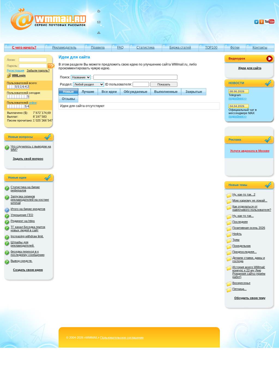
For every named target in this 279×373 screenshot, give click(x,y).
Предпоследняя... (244, 251)
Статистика (145, 47)
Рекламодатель (64, 47)
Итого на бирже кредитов (28, 209)
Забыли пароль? (38, 70)
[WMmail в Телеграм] (256, 23)
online (33, 102)
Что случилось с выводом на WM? (31, 148)
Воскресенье (241, 283)
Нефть (237, 233)
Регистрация (15, 70)
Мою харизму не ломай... (249, 200)
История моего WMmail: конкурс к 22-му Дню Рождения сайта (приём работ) (248, 272)
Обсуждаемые (135, 92)
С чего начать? (24, 47)
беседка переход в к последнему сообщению (27, 253)
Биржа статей (180, 47)
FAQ (120, 47)
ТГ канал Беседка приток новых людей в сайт (28, 228)
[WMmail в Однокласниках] (261, 23)
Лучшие (88, 92)
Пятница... (239, 289)
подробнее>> (238, 98)
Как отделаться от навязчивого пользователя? (251, 208)
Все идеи (109, 92)
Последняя (240, 221)
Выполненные (166, 92)
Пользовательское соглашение (122, 337)
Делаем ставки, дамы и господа (248, 259)
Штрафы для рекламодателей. (22, 244)
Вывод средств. (21, 260)
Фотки (234, 47)
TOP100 (211, 47)
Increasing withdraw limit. (27, 236)
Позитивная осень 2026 (248, 227)
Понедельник (241, 245)
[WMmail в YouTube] (270, 23)
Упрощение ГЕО (22, 215)
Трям (235, 239)
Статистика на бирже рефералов (25, 188)
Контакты (260, 47)
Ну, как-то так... (243, 215)
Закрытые (194, 92)
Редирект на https (23, 221)
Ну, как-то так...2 (243, 194)
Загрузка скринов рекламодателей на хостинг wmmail (30, 200)
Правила (98, 47)
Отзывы (68, 99)
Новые (68, 92)
